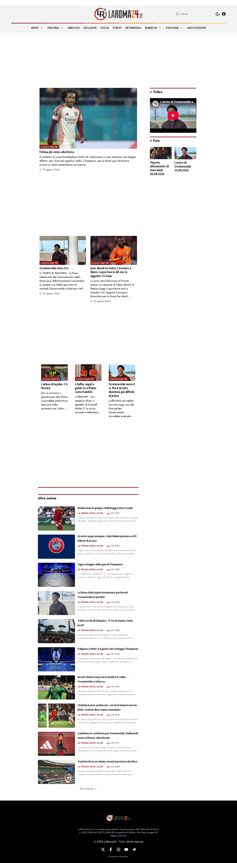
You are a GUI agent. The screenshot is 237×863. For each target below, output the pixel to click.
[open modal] (224, 14)
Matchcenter (196, 28)
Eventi (117, 28)
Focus (105, 28)
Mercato (74, 28)
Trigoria (53, 28)
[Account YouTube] (126, 849)
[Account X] (103, 849)
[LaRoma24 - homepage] (118, 14)
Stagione (172, 28)
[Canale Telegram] (134, 849)
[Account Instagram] (118, 849)
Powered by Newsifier (118, 856)
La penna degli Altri (49, 146)
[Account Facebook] (111, 849)
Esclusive (90, 28)
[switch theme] (217, 14)
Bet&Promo (133, 28)
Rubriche (151, 28)
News (35, 28)
